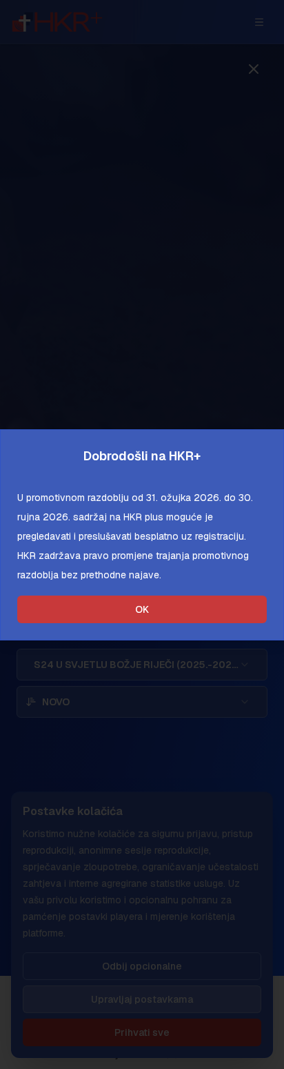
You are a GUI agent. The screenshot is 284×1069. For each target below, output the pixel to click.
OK (142, 609)
